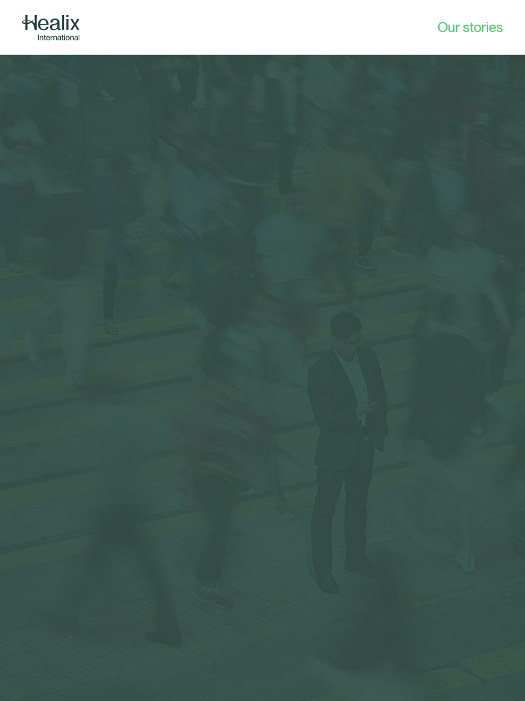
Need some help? (252, 679)
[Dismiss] (317, 679)
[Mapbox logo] (34, 689)
